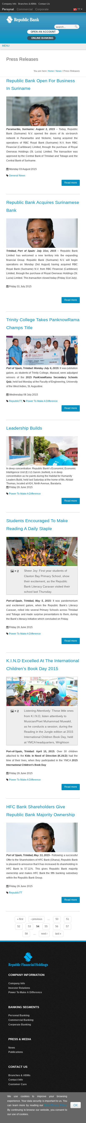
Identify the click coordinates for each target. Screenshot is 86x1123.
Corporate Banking (19, 1024)
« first (20, 919)
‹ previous (36, 919)
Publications (15, 1052)
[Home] (22, 19)
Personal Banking (18, 1015)
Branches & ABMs (27, 3)
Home (51, 71)
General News (17, 175)
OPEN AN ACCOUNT (43, 31)
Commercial (25, 9)
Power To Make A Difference (42, 401)
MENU (6, 45)
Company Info (9, 3)
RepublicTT (15, 401)
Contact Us (44, 3)
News (59, 71)
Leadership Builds (24, 428)
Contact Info (15, 1079)
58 (26, 933)
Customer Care (17, 1084)
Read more (70, 182)
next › (44, 933)
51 (67, 919)
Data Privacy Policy (55, 1105)
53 (29, 926)
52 (18, 926)
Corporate (42, 9)
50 (57, 919)
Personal (8, 9)
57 (67, 926)
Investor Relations (19, 988)
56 (56, 926)
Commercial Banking (20, 1020)
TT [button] (79, 9)
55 (46, 926)
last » (58, 933)
